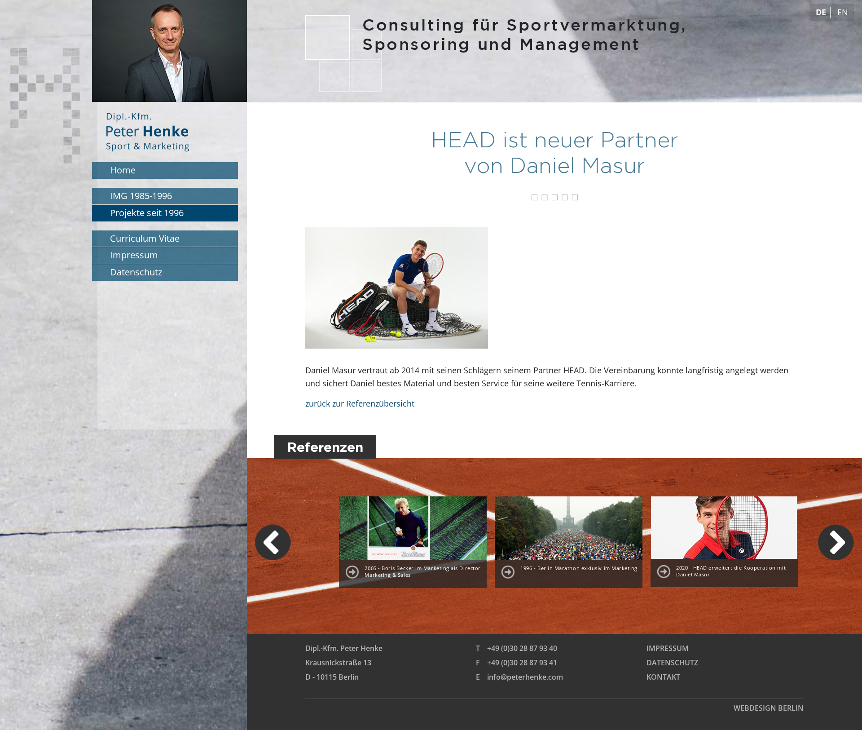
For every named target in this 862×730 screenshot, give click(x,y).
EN (842, 12)
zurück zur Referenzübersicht (359, 403)
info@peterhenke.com (525, 677)
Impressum (667, 648)
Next (836, 542)
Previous (273, 542)
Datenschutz (672, 663)
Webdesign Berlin (769, 708)
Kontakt (663, 677)
